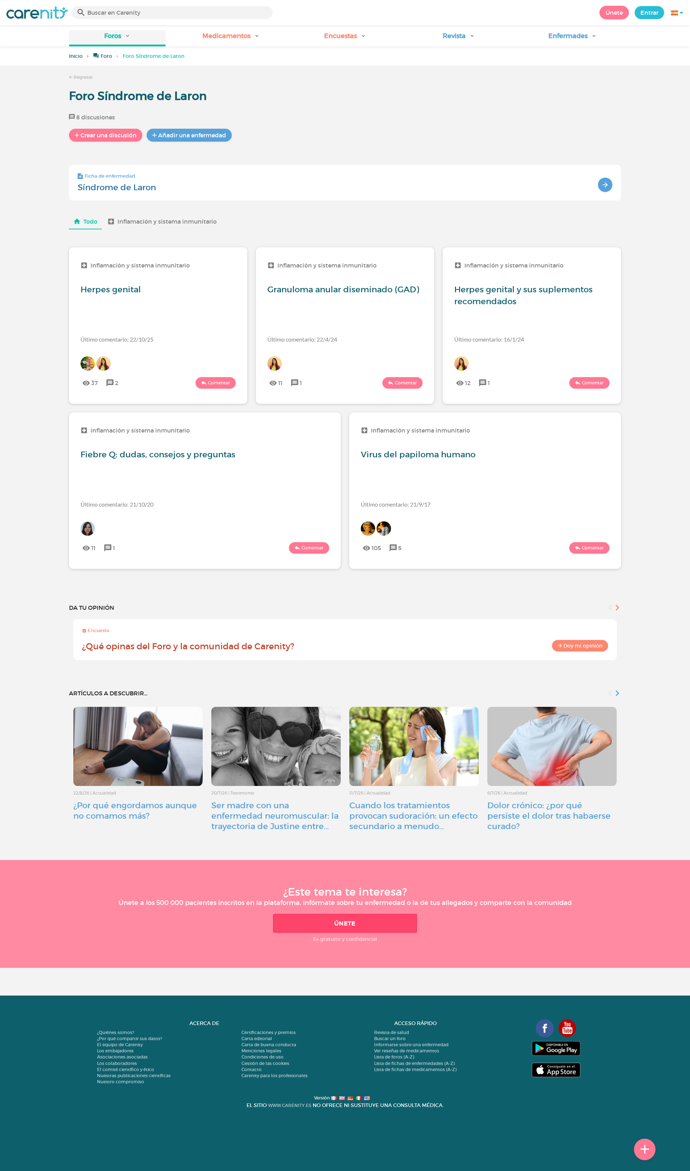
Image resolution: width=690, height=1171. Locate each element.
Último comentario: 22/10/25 (116, 339)
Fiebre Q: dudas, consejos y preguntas (157, 454)
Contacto (252, 1069)
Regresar (83, 77)
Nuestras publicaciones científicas (134, 1075)
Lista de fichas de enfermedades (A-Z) (414, 1063)
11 (280, 382)
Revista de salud (391, 1032)
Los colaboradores (117, 1063)
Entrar (649, 12)
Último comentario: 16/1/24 (489, 339)
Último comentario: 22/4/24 (302, 339)
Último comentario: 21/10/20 (116, 504)
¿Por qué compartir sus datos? (129, 1038)
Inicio (76, 56)
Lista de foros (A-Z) (394, 1057)
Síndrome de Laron (117, 187)
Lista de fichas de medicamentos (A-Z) (415, 1069)
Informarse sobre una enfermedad (411, 1044)
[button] (117, 38)
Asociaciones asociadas (122, 1057)
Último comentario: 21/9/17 (396, 504)
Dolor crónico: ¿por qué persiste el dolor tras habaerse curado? (549, 815)
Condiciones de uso (263, 1057)
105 (376, 548)
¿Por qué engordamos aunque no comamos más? (135, 810)
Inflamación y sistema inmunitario (167, 221)
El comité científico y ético (125, 1069)
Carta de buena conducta (269, 1044)
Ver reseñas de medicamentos (406, 1050)
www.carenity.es (289, 1105)
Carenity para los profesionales (275, 1075)
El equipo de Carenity (120, 1044)
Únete (614, 12)
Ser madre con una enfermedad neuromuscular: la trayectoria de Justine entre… (275, 815)
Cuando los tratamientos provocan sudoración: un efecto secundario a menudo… (413, 815)
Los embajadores (115, 1050)
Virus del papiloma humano (418, 454)
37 (94, 382)
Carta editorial (257, 1038)
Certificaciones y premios (269, 1032)
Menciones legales (261, 1050)
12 (467, 382)
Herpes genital (110, 289)
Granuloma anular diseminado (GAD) (343, 289)
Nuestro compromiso (120, 1081)
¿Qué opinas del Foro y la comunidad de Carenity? (188, 646)
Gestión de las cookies (265, 1063)
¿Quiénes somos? (115, 1032)
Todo (90, 221)
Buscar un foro (390, 1038)
